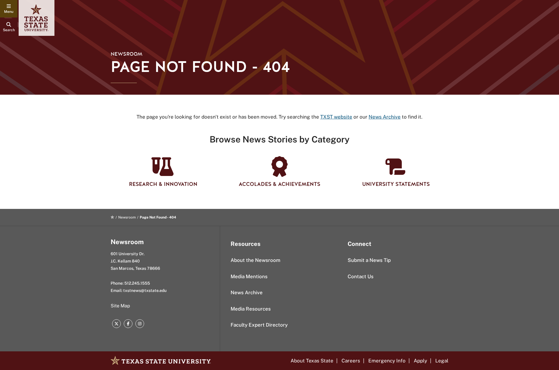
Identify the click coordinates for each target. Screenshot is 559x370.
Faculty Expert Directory (259, 325)
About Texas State (312, 361)
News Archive (247, 292)
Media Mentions (249, 276)
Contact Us (361, 276)
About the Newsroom (255, 260)
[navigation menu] (8, 8)
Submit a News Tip (369, 260)
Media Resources (251, 309)
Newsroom (126, 54)
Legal (441, 361)
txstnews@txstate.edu (145, 290)
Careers (351, 361)
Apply (420, 361)
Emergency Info (387, 361)
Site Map (120, 306)
